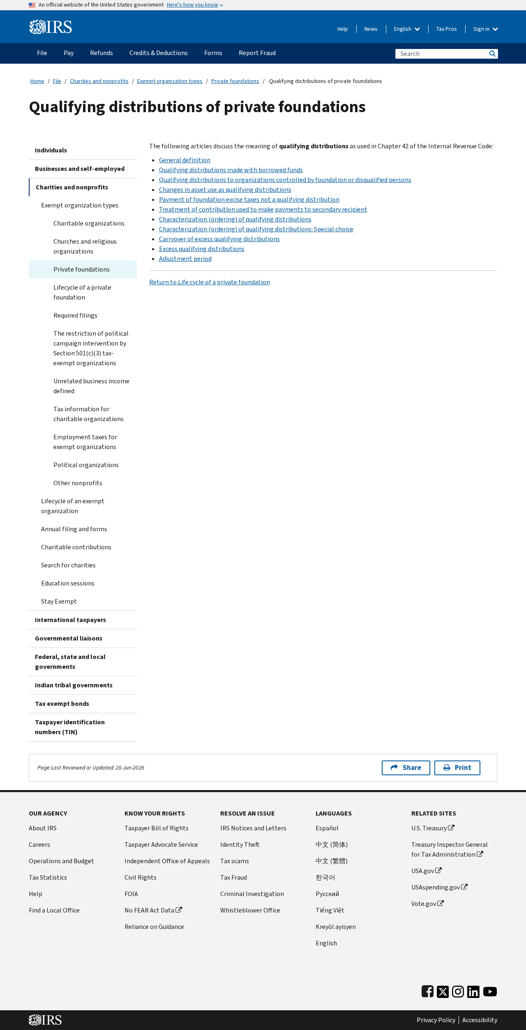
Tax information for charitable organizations (88, 414)
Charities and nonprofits (99, 81)
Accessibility (479, 1020)
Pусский (327, 893)
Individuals (51, 150)
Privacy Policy (436, 1020)
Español (327, 828)
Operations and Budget (61, 861)
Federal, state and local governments (70, 661)
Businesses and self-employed (80, 168)
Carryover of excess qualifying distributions (219, 239)
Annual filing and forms (74, 529)
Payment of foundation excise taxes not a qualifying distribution (249, 199)
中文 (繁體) (332, 861)
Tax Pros (446, 29)
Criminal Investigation (252, 893)
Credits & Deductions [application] (158, 52)
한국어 (325, 877)
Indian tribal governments (74, 685)
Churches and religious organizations (85, 246)
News (371, 29)
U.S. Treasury (429, 828)
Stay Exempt (59, 601)
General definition (184, 160)
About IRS (43, 828)
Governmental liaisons (68, 638)
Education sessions (68, 583)
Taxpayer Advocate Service (161, 844)
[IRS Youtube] (490, 990)
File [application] (42, 52)
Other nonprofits (77, 483)
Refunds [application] (101, 52)
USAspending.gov (435, 887)
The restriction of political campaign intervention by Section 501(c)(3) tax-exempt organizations (91, 348)
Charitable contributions (76, 547)
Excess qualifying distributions (202, 248)
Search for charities (68, 565)
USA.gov (422, 870)
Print (463, 767)
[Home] (51, 24)
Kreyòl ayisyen (336, 926)
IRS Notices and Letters (253, 828)
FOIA (131, 893)
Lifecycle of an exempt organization (72, 506)
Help (342, 29)
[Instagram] (458, 990)
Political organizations (86, 465)
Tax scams (234, 861)
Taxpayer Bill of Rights (157, 828)
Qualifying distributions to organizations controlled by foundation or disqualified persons (285, 179)
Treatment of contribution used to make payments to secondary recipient (263, 209)
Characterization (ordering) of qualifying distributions (235, 219)
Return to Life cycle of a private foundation (209, 282)
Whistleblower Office (250, 910)
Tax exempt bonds (62, 703)
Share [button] (412, 767)
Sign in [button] (482, 29)
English (403, 29)
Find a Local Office (54, 910)
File (57, 81)
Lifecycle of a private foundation (82, 292)
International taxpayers (70, 619)
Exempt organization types (170, 81)
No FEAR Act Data (149, 910)
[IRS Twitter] (443, 990)
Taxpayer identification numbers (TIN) (70, 727)
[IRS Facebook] (428, 990)
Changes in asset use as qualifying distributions (225, 189)
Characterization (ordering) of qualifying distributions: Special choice (256, 229)
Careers (39, 844)
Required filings (75, 315)
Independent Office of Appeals (167, 861)
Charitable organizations (89, 223)
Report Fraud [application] (257, 52)
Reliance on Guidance (154, 926)
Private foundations (235, 81)
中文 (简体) (332, 844)
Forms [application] (213, 52)
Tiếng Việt (330, 910)
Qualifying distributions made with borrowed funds (231, 170)
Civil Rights (141, 877)
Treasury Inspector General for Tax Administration (449, 849)
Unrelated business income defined (91, 386)
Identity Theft (240, 844)
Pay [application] (69, 52)
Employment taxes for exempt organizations (85, 442)
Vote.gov (423, 903)
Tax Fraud (233, 877)
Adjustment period (185, 258)
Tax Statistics (48, 877)
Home (37, 81)
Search (492, 53)
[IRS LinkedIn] (473, 990)
